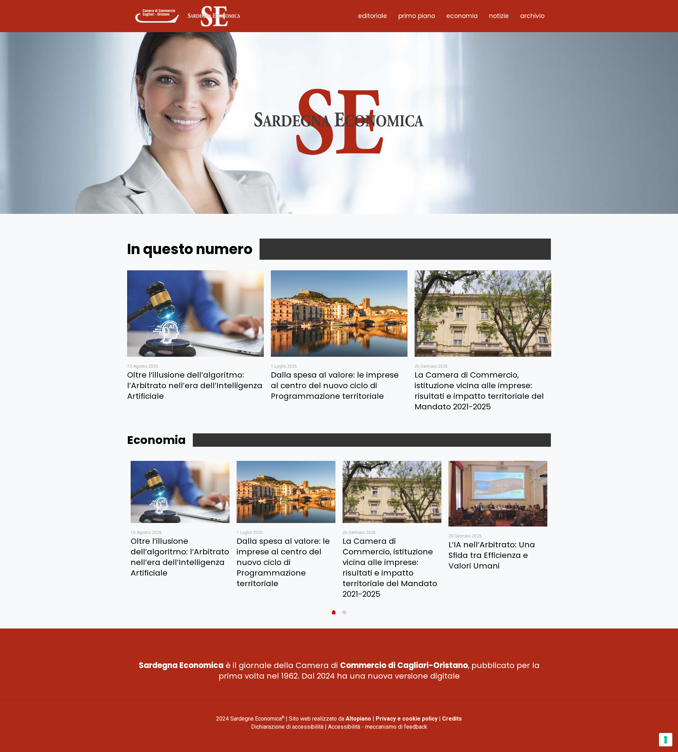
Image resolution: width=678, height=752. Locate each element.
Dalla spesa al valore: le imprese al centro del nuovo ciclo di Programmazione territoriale (335, 385)
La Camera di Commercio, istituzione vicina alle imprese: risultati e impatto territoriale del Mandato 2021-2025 (479, 390)
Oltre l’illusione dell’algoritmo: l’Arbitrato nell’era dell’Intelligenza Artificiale (194, 385)
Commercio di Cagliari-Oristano (404, 665)
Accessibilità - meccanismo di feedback (377, 726)
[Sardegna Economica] (187, 16)
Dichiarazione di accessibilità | (289, 726)
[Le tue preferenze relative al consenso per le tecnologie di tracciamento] (665, 739)
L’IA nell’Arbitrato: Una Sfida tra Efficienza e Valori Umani (491, 555)
